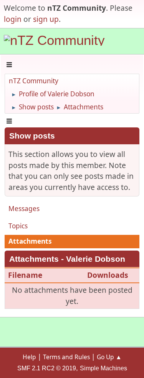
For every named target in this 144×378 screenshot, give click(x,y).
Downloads (107, 275)
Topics (18, 225)
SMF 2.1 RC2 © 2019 (46, 368)
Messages (24, 208)
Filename (26, 275)
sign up (46, 19)
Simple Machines (103, 368)
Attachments (30, 241)
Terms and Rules (66, 357)
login (13, 19)
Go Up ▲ (109, 357)
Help (29, 357)
